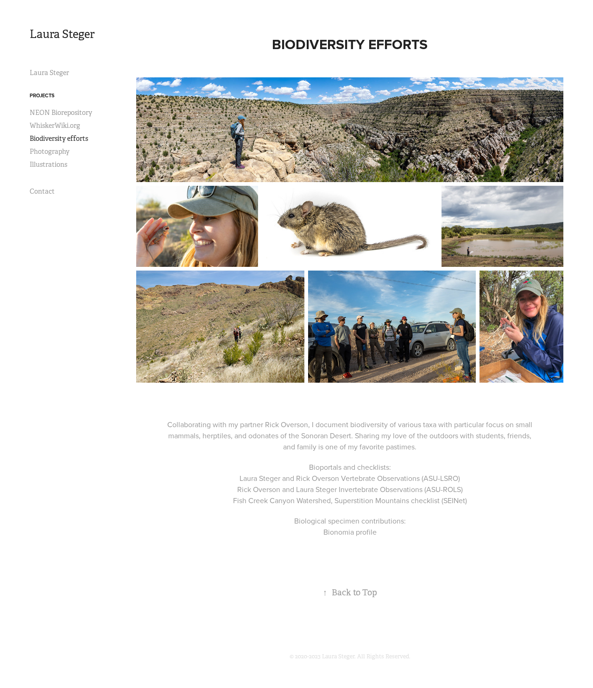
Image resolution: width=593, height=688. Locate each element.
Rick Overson (286, 424)
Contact (42, 191)
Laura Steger (62, 34)
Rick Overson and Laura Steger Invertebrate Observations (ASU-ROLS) (350, 489)
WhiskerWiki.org (55, 125)
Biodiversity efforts (59, 138)
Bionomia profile (350, 532)
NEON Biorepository (61, 112)
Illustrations (48, 164)
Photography (49, 151)
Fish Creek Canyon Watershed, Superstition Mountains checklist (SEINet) (350, 500)
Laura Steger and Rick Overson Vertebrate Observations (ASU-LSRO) (350, 478)
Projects (42, 95)
